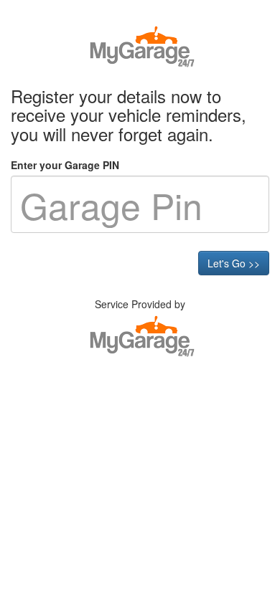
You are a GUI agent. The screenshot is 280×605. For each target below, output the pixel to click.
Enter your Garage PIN (65, 165)
